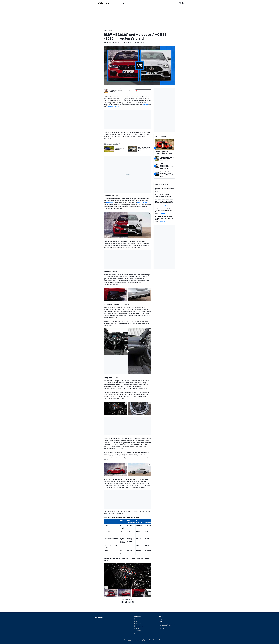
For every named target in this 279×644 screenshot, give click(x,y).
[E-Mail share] (133, 602)
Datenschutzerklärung (120, 639)
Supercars (162, 213)
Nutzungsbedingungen (151, 639)
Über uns (161, 616)
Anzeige (161, 191)
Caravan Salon (163, 198)
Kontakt (161, 621)
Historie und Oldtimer (165, 205)
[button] (106, 593)
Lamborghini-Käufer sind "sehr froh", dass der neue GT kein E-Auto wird (163, 210)
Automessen (145, 3)
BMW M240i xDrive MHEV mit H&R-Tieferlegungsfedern (164, 189)
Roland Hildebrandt (115, 91)
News (111, 3)
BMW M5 (145, 105)
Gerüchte (162, 221)
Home (105, 30)
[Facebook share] (122, 602)
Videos (138, 3)
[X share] (126, 602)
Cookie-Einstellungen (140, 639)
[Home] (103, 3)
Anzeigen (161, 619)
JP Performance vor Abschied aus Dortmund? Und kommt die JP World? (164, 218)
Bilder (133, 3)
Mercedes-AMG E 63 (113, 107)
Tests (118, 3)
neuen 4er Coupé (142, 203)
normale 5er (110, 203)
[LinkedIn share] (129, 602)
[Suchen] (180, 3)
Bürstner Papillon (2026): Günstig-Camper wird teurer (163, 195)
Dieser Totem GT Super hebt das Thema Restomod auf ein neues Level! (164, 202)
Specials (125, 3)
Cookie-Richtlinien (130, 639)
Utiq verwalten (161, 639)
